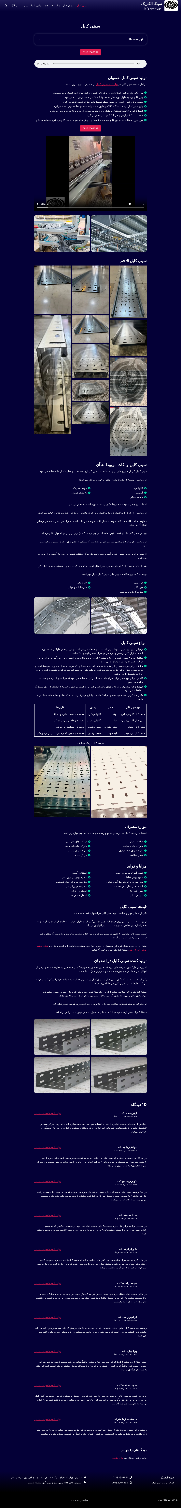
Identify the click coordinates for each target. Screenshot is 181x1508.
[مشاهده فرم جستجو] (5, 5)
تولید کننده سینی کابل (107, 84)
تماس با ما (36, 5)
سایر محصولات (52, 5)
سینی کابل (82, 5)
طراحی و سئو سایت (79, 1500)
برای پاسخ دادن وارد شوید (47, 1113)
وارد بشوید (117, 1458)
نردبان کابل (68, 5)
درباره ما (24, 5)
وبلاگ (14, 5)
